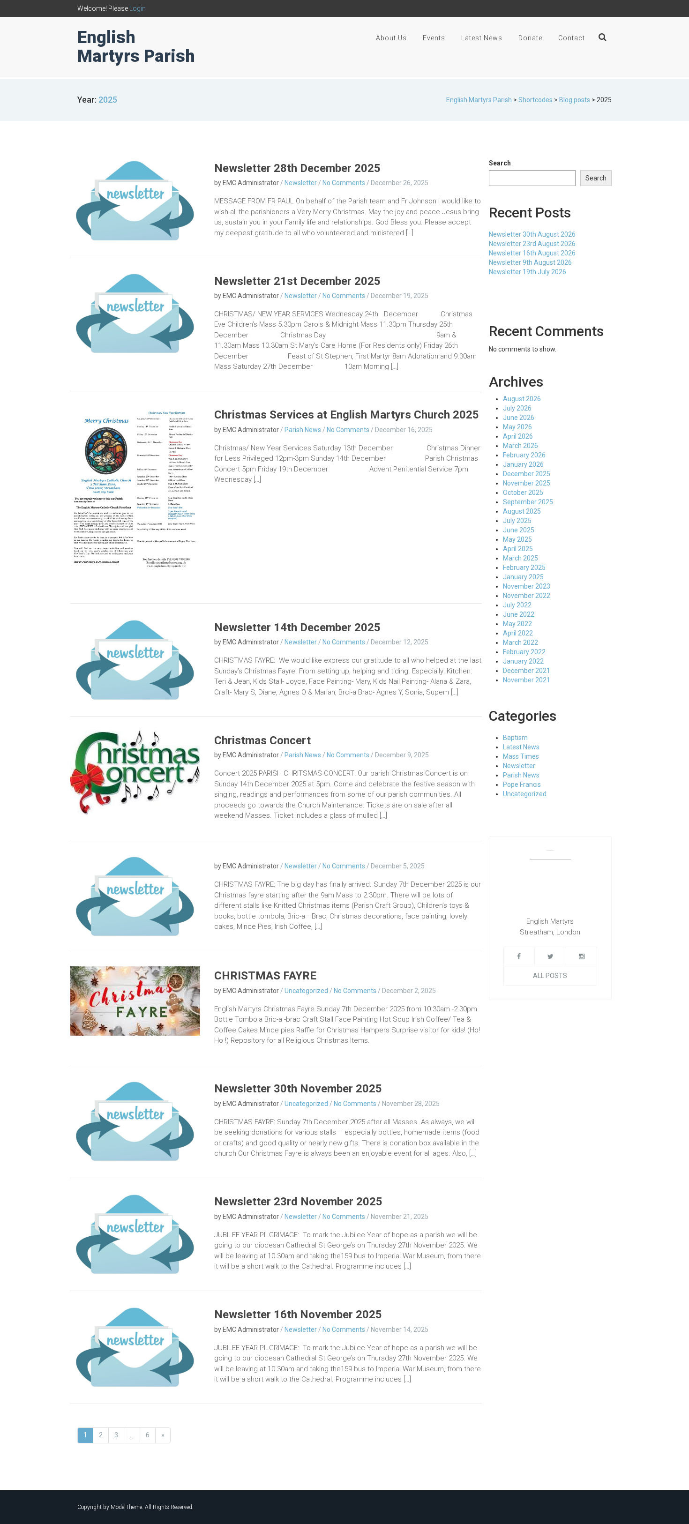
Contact (571, 38)
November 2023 (526, 586)
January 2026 (523, 464)
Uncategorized (306, 990)
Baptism (515, 737)
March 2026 (520, 445)
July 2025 (517, 520)
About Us (391, 38)
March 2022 (520, 642)
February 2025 (524, 567)
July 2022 (517, 605)
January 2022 (523, 661)
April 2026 (518, 436)
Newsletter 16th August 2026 (532, 253)
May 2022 (517, 624)
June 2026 (518, 417)
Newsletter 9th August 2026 (530, 262)
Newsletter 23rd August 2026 (532, 243)
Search (500, 163)
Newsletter (301, 183)
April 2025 (518, 549)
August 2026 (522, 399)
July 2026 (517, 408)
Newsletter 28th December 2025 (297, 168)
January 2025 (523, 577)
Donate (530, 38)
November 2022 (526, 595)
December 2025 (526, 474)
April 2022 (518, 633)
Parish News (303, 429)
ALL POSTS (550, 975)
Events (434, 38)
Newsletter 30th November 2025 (298, 1088)
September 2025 (528, 502)
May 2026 (517, 427)
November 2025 (526, 483)
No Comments (343, 183)
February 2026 (524, 455)
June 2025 (518, 530)
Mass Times (521, 756)
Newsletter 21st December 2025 (297, 281)
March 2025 (520, 558)
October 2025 (523, 492)
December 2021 (526, 670)
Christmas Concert (262, 740)
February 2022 (524, 652)
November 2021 (526, 680)
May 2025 (517, 539)
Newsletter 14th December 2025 (297, 627)
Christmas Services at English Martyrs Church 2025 (346, 414)
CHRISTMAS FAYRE (265, 975)
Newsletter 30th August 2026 (532, 234)
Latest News (481, 38)
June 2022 (518, 614)
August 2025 (522, 511)
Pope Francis (522, 784)
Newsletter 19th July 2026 (527, 272)
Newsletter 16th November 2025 (298, 1314)
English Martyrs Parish (136, 47)
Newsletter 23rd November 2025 (298, 1201)
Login (137, 8)
